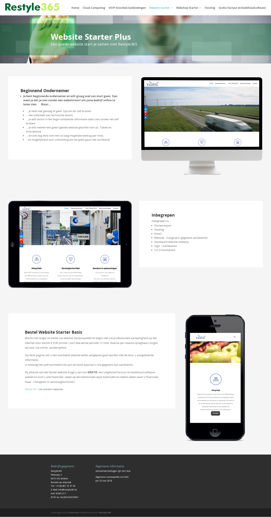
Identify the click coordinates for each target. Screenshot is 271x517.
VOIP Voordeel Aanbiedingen (127, 8)
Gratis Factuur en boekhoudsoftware (242, 8)
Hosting (210, 8)
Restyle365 (105, 512)
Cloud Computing (94, 8)
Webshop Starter (187, 8)
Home (75, 8)
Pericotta (73, 512)
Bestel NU (31, 389)
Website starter (159, 8)
